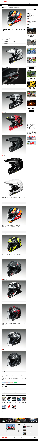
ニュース (11, 3)
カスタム (21, 3)
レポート (8, 3)
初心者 (32, 132)
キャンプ (30, 127)
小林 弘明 (6, 386)
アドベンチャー (30, 125)
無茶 (34, 133)
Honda (34, 124)
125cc (31, 124)
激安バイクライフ (32, 133)
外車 (34, 132)
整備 (27, 133)
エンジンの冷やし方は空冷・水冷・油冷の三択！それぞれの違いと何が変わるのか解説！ (32, 13)
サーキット (32, 127)
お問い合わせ (17, 437)
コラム (14, 3)
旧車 (28, 133)
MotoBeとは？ (9, 437)
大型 (35, 132)
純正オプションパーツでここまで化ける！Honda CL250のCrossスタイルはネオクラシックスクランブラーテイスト (32, 18)
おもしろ (24, 3)
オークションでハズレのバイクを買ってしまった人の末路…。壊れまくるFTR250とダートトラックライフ (32, 21)
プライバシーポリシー (20, 437)
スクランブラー (34, 127)
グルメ (29, 3)
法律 (29, 133)
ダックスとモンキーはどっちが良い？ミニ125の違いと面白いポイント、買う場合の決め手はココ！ (32, 16)
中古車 (30, 132)
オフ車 (30, 126)
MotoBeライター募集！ (13, 437)
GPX (33, 124)
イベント (32, 125)
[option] (4, 420)
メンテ (27, 3)
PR (27, 125)
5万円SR (28, 124)
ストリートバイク (30, 128)
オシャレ (34, 125)
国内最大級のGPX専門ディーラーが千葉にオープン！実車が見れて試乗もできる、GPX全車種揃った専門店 (32, 24)
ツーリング (34, 128)
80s (29, 124)
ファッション (17, 3)
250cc (32, 124)
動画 (33, 132)
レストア (32, 131)
